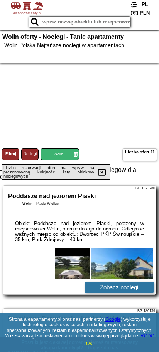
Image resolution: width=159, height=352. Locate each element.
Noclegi (30, 154)
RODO (147, 336)
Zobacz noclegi (119, 287)
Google (113, 319)
